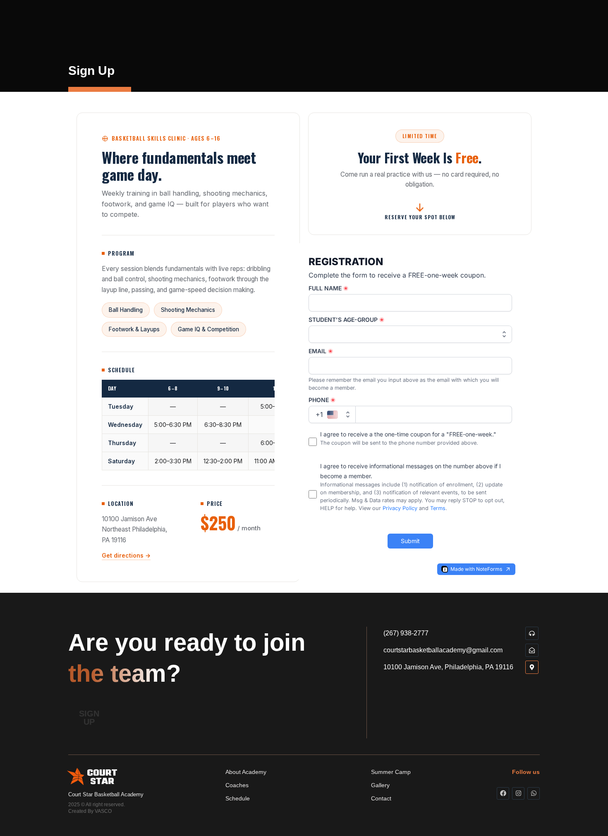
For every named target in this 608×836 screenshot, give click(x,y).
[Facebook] (503, 793)
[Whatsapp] (533, 793)
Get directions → (126, 555)
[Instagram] (518, 793)
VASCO (103, 811)
